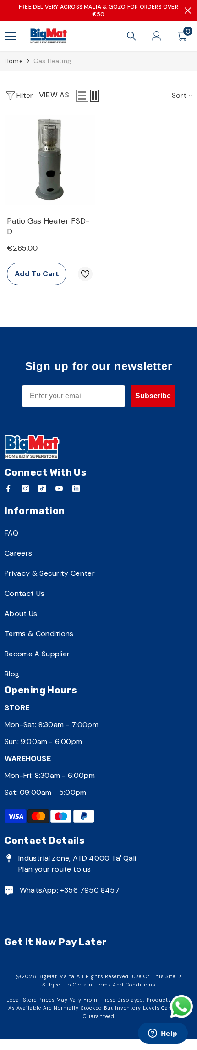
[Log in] (157, 36)
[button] (82, 96)
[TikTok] (42, 488)
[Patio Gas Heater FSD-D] (50, 160)
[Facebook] (8, 488)
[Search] (131, 36)
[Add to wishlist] (85, 274)
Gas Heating (52, 61)
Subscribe (153, 396)
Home (14, 61)
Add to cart (37, 274)
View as (54, 95)
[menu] (10, 36)
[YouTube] (59, 488)
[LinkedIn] (76, 488)
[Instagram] (25, 488)
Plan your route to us (54, 869)
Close (187, 10)
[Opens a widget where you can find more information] (162, 1034)
